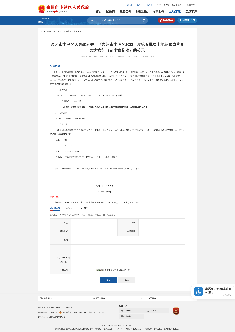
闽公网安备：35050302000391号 (75, 312)
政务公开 (125, 11)
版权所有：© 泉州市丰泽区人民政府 (51, 317)
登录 (173, 5)
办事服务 (158, 11)
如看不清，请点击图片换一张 (117, 270)
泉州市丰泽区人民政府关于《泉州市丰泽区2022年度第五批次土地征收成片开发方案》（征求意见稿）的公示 (117, 47)
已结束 (152, 56)
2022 (93, 76)
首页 (99, 11)
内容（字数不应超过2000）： (61, 260)
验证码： (65, 270)
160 (101, 157)
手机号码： (64, 231)
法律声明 (50, 307)
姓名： (66, 223)
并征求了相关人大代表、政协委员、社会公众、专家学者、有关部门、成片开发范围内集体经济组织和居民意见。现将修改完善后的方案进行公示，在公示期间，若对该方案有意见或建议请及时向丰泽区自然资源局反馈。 (117, 80)
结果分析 (84, 207)
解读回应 (142, 11)
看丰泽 (126, 310)
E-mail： (133, 223)
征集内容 (55, 66)
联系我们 (59, 307)
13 (108, 192)
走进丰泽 (191, 11)
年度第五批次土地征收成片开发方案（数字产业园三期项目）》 (122, 76)
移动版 (166, 5)
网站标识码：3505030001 (47, 312)
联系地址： (132, 231)
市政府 (149, 5)
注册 (179, 5)
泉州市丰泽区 (132, 56)
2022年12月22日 (109, 56)
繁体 (159, 5)
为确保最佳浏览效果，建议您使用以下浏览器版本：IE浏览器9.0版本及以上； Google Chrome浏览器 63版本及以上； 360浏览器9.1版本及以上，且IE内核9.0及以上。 (117, 329)
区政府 (110, 11)
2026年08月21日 (46, 19)
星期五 (41, 22)
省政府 (139, 5)
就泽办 (126, 316)
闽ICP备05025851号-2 (97, 312)
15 (66, 119)
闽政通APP (153, 310)
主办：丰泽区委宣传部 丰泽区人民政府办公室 (117, 326)
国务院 (129, 5)
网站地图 (68, 307)
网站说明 (41, 307)
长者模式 (166, 20)
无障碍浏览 (187, 20)
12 (62, 119)
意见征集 (78, 31)
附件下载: (54, 197)
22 (82, 119)
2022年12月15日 (95, 56)
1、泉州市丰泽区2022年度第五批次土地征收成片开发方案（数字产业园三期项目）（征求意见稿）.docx (95, 202)
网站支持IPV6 (190, 5)
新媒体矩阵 (123, 306)
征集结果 (69, 207)
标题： (66, 240)
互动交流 (175, 11)
